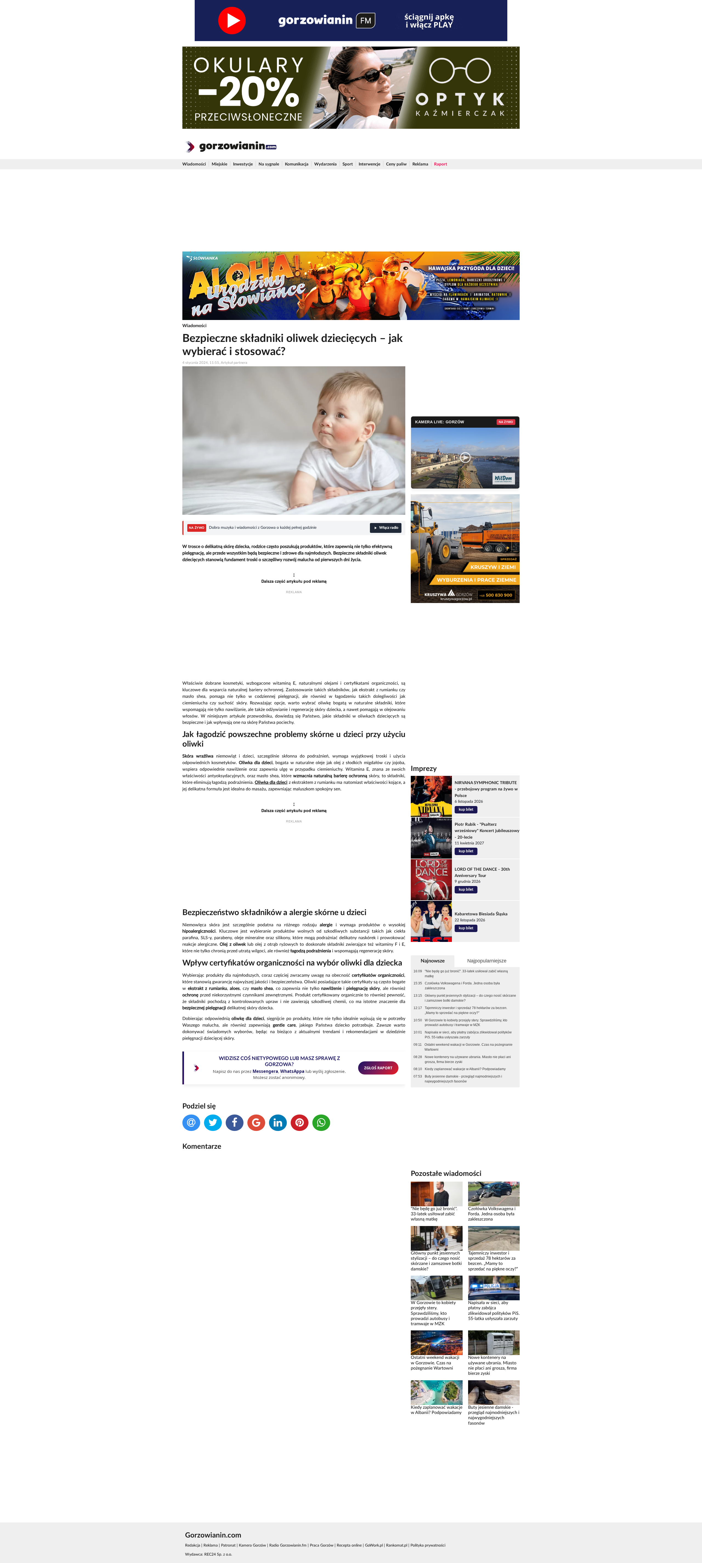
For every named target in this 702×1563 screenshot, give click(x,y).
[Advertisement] (351, 210)
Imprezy (424, 768)
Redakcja (192, 1545)
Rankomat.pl (396, 1545)
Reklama (420, 164)
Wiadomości (194, 164)
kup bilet (466, 809)
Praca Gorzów (321, 1545)
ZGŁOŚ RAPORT (378, 1067)
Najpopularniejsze (486, 961)
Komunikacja (296, 164)
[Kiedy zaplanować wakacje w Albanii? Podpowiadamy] (436, 1392)
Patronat (228, 1545)
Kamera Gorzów (252, 1545)
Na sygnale (269, 164)
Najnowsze (433, 961)
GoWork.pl (374, 1545)
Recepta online (349, 1545)
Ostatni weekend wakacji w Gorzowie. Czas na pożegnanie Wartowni (468, 1047)
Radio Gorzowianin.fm (288, 1545)
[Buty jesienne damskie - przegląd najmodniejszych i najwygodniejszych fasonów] (494, 1392)
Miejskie (219, 164)
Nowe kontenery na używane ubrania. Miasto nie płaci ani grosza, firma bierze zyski (468, 1059)
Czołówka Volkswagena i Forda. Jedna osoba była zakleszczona (462, 985)
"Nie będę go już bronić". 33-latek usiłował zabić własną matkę (466, 973)
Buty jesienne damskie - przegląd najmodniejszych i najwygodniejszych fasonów (463, 1079)
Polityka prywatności (428, 1545)
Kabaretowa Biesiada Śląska (481, 914)
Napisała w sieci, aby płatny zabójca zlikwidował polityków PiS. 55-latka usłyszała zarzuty (468, 1034)
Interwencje (369, 164)
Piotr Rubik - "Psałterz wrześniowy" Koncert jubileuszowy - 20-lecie (487, 830)
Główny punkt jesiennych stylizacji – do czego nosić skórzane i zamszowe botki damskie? (470, 998)
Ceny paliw (396, 164)
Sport (347, 164)
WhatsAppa (292, 1071)
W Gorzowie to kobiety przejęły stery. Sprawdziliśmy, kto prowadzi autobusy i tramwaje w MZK (466, 1022)
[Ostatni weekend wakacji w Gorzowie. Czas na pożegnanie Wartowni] (436, 1343)
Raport (440, 164)
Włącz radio (388, 528)
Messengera (265, 1071)
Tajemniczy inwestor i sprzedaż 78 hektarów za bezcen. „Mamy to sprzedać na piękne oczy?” (466, 1010)
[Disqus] (293, 1227)
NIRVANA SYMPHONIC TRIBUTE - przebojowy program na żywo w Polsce (486, 789)
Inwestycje (243, 164)
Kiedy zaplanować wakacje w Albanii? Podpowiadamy (465, 1069)
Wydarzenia (325, 164)
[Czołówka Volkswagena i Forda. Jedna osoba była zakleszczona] (494, 1194)
